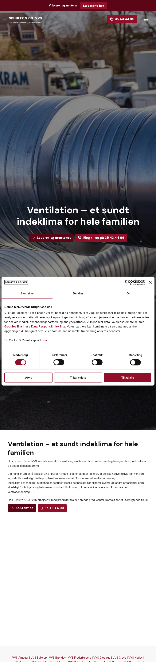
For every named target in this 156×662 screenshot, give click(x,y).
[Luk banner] (150, 282)
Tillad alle (127, 377)
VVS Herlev (135, 657)
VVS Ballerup (39, 657)
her (45, 340)
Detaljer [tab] (78, 293)
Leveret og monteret (54, 238)
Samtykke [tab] (27, 293)
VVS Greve (119, 657)
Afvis (28, 377)
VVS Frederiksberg (79, 657)
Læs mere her (93, 6)
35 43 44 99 (125, 19)
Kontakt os (24, 508)
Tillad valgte (78, 377)
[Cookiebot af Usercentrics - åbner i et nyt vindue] (128, 282)
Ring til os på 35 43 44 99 (103, 238)
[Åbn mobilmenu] (146, 19)
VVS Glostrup (101, 657)
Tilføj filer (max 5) (78, 613)
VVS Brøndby (57, 657)
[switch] (58, 362)
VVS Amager (20, 657)
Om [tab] (129, 293)
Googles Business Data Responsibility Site (34, 326)
